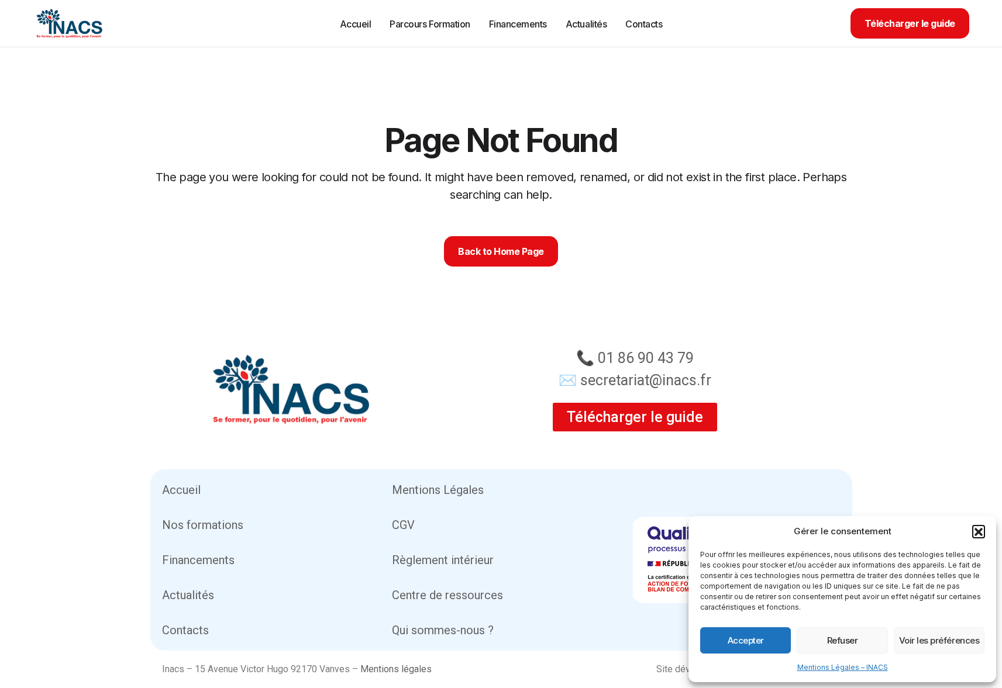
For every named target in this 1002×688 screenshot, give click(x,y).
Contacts (185, 630)
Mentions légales (396, 669)
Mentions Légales (438, 490)
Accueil (181, 490)
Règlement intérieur (443, 560)
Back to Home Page (501, 251)
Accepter (746, 640)
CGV (403, 525)
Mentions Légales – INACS (842, 667)
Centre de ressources (447, 595)
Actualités (188, 595)
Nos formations (202, 525)
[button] (978, 531)
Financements (198, 560)
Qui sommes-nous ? (443, 630)
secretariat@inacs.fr (645, 380)
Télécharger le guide (910, 23)
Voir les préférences (939, 640)
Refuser (842, 640)
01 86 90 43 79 (646, 358)
